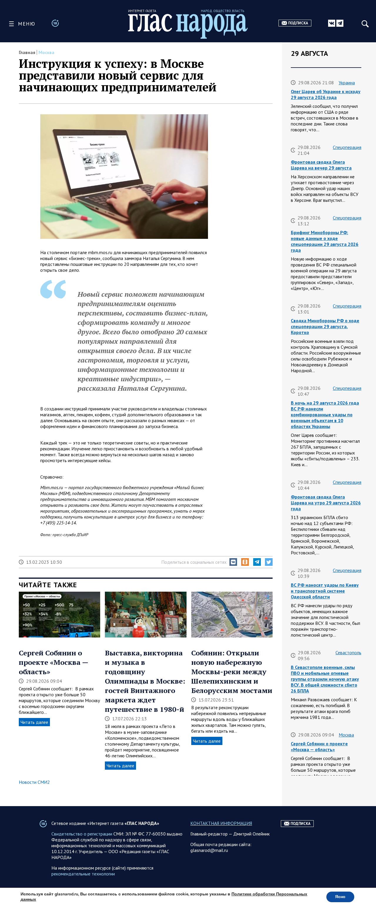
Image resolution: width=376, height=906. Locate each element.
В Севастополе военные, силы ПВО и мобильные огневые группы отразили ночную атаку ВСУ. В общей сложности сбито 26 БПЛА (325, 679)
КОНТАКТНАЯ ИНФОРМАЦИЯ (221, 823)
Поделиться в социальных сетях (193, 562)
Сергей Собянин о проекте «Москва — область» (53, 662)
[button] (233, 562)
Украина (347, 82)
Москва (46, 52)
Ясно (340, 897)
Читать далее (34, 722)
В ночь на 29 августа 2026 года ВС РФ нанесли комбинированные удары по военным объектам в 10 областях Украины (325, 414)
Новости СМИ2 (34, 782)
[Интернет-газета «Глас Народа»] (188, 26)
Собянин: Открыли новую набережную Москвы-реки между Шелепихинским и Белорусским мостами (231, 671)
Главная (27, 52)
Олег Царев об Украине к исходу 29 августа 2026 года (325, 94)
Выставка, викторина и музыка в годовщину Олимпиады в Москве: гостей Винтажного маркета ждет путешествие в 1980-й (145, 681)
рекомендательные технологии (83, 874)
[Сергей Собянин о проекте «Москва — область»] (59, 615)
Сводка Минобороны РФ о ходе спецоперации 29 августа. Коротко (325, 326)
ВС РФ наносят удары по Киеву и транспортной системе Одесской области (325, 591)
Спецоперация (347, 147)
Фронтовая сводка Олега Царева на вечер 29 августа (321, 165)
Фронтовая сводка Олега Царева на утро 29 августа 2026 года (326, 502)
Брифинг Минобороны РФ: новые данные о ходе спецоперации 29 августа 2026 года (324, 241)
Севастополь (348, 652)
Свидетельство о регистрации (81, 834)
